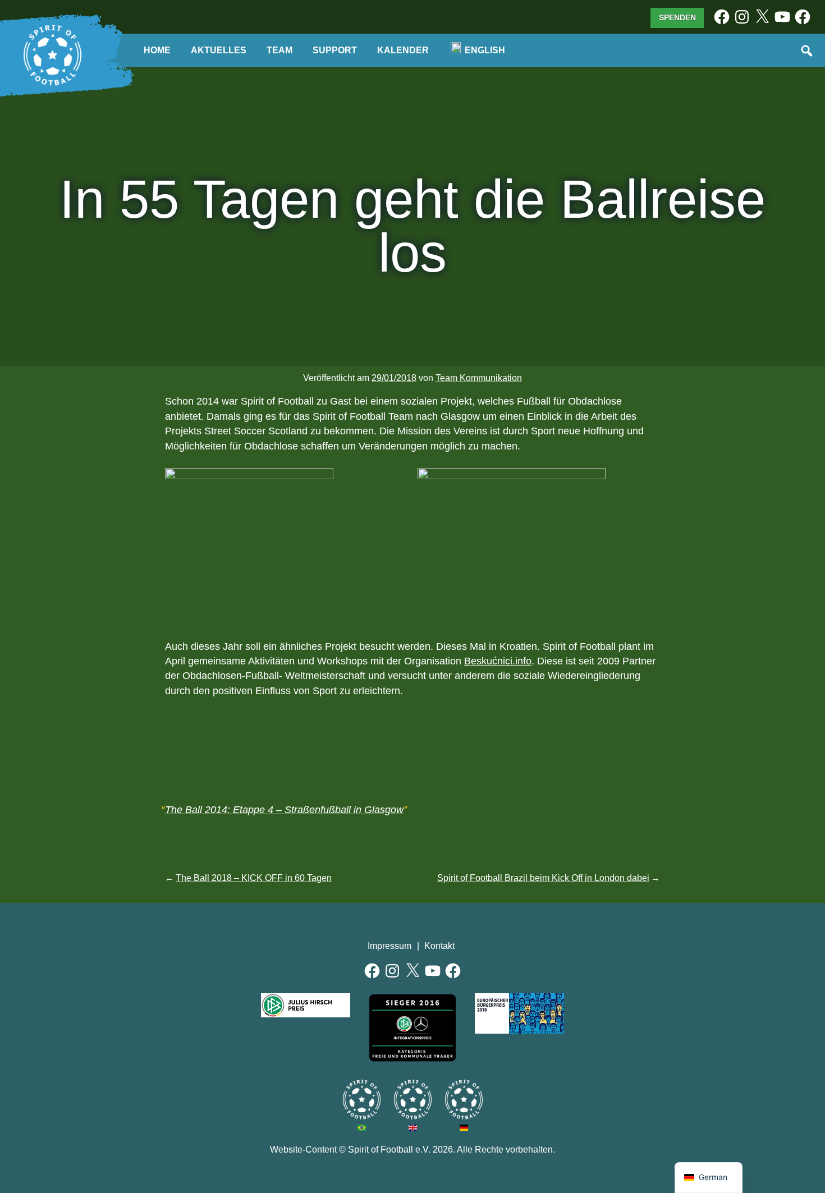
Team (279, 50)
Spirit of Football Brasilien (362, 1100)
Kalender (403, 50)
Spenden (677, 17)
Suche (807, 51)
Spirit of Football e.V (464, 1100)
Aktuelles (218, 50)
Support (335, 50)
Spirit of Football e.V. (53, 55)
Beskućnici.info (497, 661)
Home (157, 50)
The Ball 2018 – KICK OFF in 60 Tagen (254, 878)
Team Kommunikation (479, 378)
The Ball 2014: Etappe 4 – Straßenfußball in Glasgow (284, 809)
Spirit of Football (413, 1100)
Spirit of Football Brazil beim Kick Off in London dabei (543, 878)
